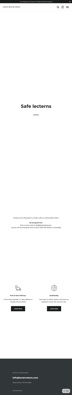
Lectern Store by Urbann (11, 7)
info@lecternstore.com (43, 225)
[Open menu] (67, 7)
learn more (18, 308)
